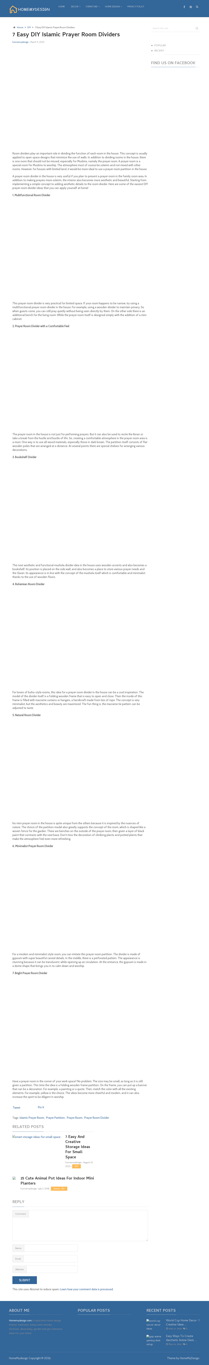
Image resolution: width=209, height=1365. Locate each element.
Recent (159, 51)
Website (19, 1269)
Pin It (41, 1107)
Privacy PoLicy (135, 7)
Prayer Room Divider (96, 1117)
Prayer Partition (55, 1117)
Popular (160, 46)
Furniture (91, 7)
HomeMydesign (18, 1358)
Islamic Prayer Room (32, 1117)
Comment (20, 1213)
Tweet (16, 1107)
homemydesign (20, 42)
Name (18, 1248)
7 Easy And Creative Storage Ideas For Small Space (77, 1147)
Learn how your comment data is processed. (86, 1289)
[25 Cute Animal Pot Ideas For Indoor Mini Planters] (14, 1178)
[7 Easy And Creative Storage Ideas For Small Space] (36, 1150)
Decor (74, 7)
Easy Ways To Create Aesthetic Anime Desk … (181, 1338)
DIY (76, 1166)
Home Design (112, 7)
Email (18, 1258)
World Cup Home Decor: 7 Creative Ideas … (183, 1323)
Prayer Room (74, 1117)
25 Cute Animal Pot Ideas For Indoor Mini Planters (57, 1181)
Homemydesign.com (20, 1321)
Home (61, 7)
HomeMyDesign (189, 1358)
